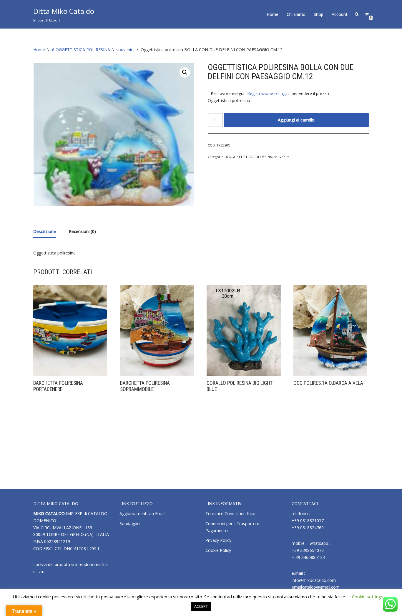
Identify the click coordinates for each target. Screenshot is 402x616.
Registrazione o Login (268, 93)
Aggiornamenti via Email (142, 513)
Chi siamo (296, 14)
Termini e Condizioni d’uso (230, 513)
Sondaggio (129, 523)
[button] (185, 72)
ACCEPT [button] (201, 606)
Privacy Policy (218, 540)
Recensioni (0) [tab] (82, 231)
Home (272, 14)
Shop (318, 14)
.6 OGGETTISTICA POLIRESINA (80, 49)
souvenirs (125, 49)
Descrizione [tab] (44, 231)
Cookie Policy (218, 550)
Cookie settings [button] (367, 597)
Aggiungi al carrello (296, 120)
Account (340, 14)
